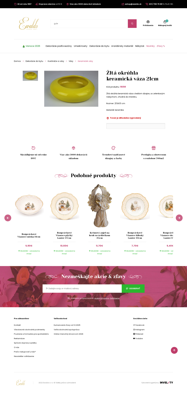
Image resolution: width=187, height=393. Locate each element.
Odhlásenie (114, 298)
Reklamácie (19, 338)
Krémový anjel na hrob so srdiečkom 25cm (99, 235)
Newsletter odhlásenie (24, 356)
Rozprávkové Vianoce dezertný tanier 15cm (170, 235)
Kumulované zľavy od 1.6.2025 (67, 325)
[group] (31, 221)
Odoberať (134, 288)
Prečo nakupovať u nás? (25, 351)
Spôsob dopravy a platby (25, 343)
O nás (16, 347)
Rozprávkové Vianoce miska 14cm (29, 235)
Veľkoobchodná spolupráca (66, 329)
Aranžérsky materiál (122, 46)
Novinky (150, 46)
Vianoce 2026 (33, 46)
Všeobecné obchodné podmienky (29, 329)
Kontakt (17, 325)
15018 (123, 86)
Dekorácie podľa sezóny (59, 46)
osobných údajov (101, 298)
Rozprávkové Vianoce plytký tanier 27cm (64, 235)
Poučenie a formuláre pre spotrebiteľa (31, 334)
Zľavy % (161, 46)
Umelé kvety (80, 46)
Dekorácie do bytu (99, 46)
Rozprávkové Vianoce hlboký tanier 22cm (135, 235)
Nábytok (139, 46)
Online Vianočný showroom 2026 (68, 334)
